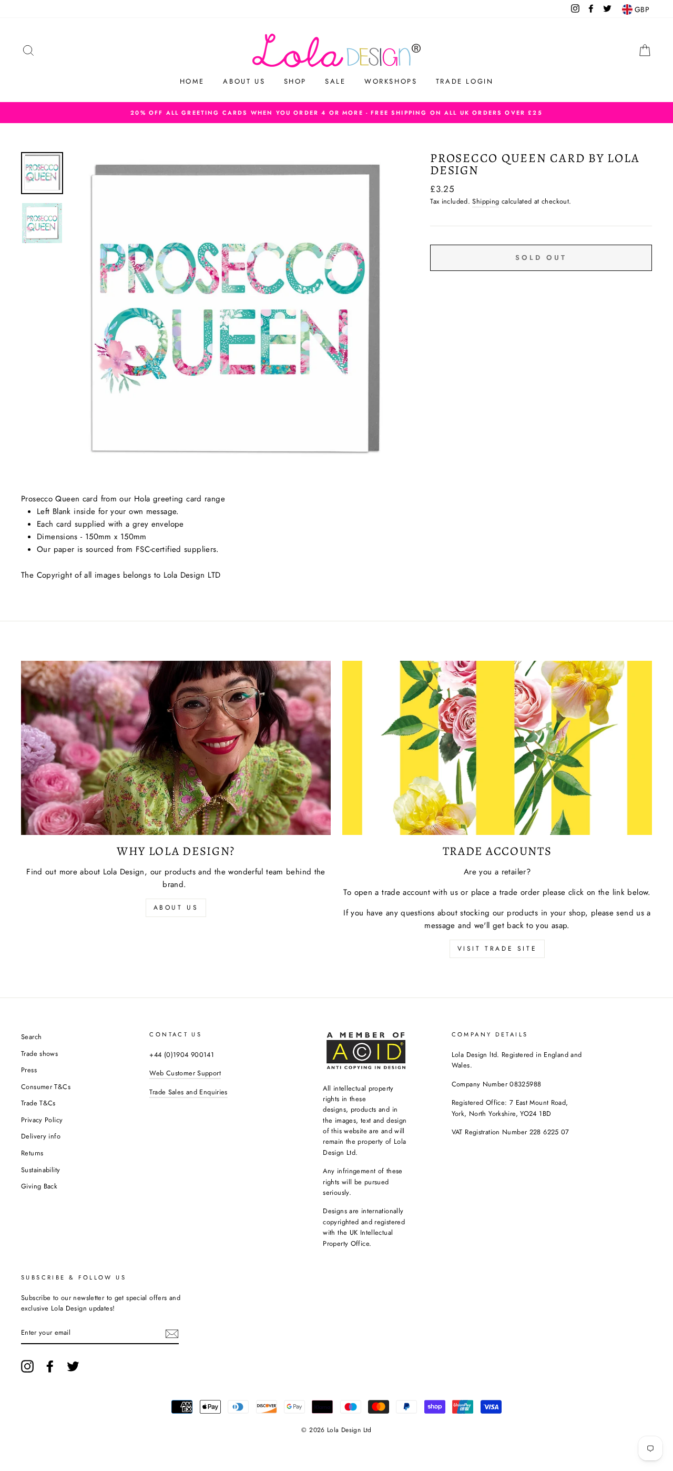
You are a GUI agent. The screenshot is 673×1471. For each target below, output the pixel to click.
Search (31, 1037)
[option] (336, 112)
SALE (335, 81)
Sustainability (40, 1170)
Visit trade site (497, 948)
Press (29, 1070)
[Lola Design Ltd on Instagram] (27, 1366)
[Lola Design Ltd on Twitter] (73, 1366)
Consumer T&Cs (45, 1087)
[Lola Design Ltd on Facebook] (50, 1366)
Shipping (485, 201)
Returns (32, 1153)
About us (244, 81)
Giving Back (39, 1186)
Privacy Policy (42, 1120)
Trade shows (39, 1054)
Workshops (390, 81)
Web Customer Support (185, 1073)
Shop (295, 81)
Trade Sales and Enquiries (188, 1092)
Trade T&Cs (38, 1103)
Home (192, 81)
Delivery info (40, 1136)
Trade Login (465, 81)
